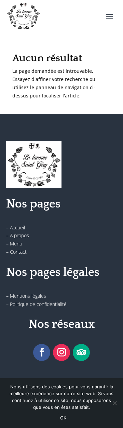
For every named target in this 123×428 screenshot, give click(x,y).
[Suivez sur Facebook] (41, 352)
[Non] (114, 403)
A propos (19, 235)
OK (63, 417)
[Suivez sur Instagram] (61, 352)
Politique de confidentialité (38, 304)
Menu (16, 243)
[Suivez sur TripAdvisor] (81, 352)
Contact (18, 252)
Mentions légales (28, 296)
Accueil (17, 227)
